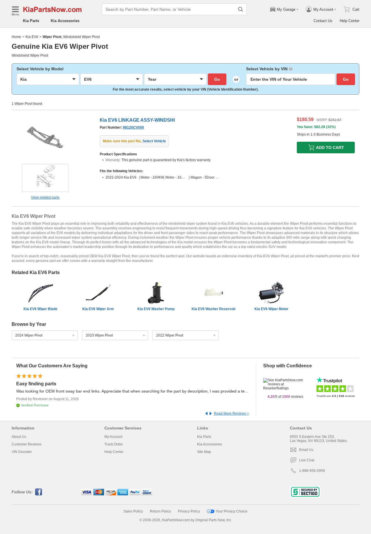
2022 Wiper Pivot (169, 335)
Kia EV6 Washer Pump (155, 309)
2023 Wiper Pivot (99, 335)
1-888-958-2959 (312, 471)
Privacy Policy (189, 511)
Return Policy (160, 511)
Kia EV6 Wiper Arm (98, 309)
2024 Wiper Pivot (28, 335)
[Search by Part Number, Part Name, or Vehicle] (240, 9)
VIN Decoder (22, 452)
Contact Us (323, 21)
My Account (113, 437)
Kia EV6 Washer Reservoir (214, 309)
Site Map (204, 452)
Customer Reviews (26, 444)
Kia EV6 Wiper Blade (40, 309)
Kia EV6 (32, 37)
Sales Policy (133, 511)
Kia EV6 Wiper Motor (271, 309)
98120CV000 (133, 127)
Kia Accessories (65, 21)
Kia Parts (31, 21)
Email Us (306, 450)
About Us (19, 437)
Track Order (113, 444)
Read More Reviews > (231, 413)
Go (217, 79)
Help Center (349, 21)
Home (16, 37)
